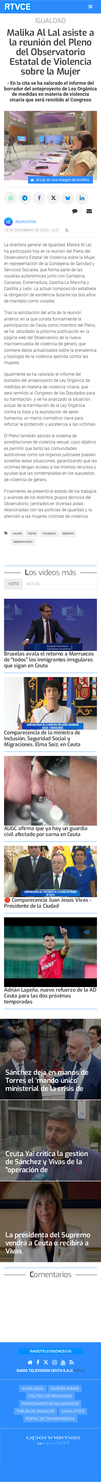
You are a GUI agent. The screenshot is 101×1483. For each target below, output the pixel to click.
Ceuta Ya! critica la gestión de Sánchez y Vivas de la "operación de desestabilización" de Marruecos (46, 1169)
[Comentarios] (74, 211)
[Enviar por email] (89, 211)
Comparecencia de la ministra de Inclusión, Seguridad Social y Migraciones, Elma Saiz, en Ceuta (42, 738)
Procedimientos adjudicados (50, 1403)
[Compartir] (10, 198)
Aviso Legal (33, 1388)
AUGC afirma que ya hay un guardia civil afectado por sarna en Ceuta (46, 831)
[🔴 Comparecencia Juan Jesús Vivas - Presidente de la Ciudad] (50, 871)
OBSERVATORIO (23, 541)
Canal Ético (72, 1411)
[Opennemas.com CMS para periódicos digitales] (53, 1440)
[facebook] (37, 1362)
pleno (32, 533)
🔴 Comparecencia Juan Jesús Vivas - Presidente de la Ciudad (47, 903)
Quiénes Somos (65, 1388)
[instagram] (54, 1362)
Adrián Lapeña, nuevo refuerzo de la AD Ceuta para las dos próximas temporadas (50, 996)
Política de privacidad (50, 1396)
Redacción (25, 222)
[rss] (67, 230)
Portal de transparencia (50, 1419)
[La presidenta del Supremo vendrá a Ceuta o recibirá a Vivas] (50, 1221)
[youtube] (63, 1362)
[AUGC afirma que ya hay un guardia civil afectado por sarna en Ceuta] (50, 791)
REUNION (68, 533)
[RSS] (71, 1362)
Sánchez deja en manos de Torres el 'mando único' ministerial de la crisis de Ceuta (47, 1084)
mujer (17, 533)
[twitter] (45, 1362)
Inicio (79, 1370)
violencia (49, 533)
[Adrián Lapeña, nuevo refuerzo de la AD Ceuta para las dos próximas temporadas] (50, 952)
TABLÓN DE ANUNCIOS (35, 1411)
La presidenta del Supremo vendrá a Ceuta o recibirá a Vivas (47, 1243)
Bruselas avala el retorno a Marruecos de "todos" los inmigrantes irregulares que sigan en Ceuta (49, 659)
